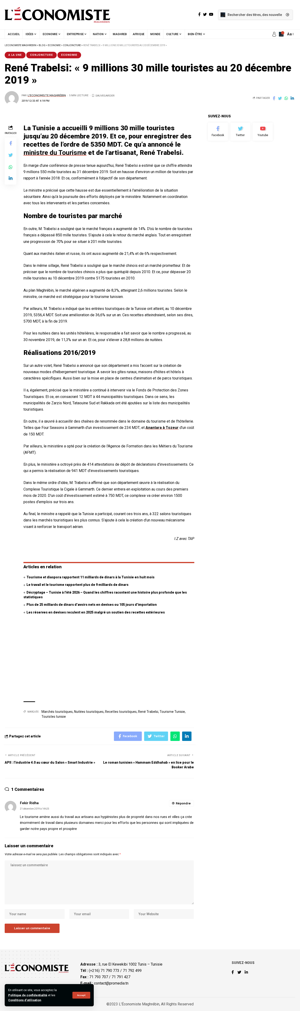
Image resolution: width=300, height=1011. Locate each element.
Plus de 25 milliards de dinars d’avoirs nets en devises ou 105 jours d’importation (91, 604)
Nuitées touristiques (89, 712)
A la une (15, 54)
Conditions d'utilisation (24, 1000)
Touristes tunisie (53, 716)
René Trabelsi (148, 712)
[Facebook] (218, 131)
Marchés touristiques (57, 712)
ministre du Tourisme (54, 152)
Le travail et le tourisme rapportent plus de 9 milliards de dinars (77, 585)
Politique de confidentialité (27, 995)
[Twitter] (240, 131)
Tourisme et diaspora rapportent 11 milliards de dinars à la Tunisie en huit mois (90, 577)
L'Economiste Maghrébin (47, 95)
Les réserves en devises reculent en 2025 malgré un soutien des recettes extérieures (95, 612)
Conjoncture (41, 54)
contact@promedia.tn (111, 983)
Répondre (183, 803)
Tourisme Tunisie (172, 712)
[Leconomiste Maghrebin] (57, 15)
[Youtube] (262, 131)
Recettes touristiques (121, 712)
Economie (69, 54)
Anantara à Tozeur (162, 427)
